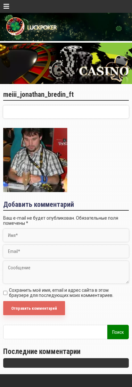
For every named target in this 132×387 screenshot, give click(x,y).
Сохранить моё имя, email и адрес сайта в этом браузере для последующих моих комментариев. (61, 293)
